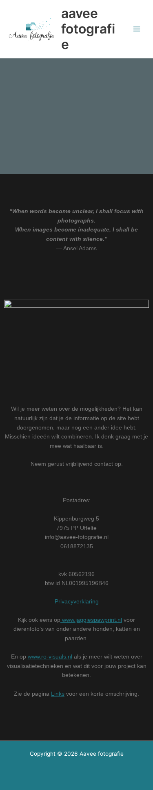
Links (57, 694)
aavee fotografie (88, 29)
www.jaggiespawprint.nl (91, 620)
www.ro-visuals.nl (50, 657)
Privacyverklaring (77, 602)
